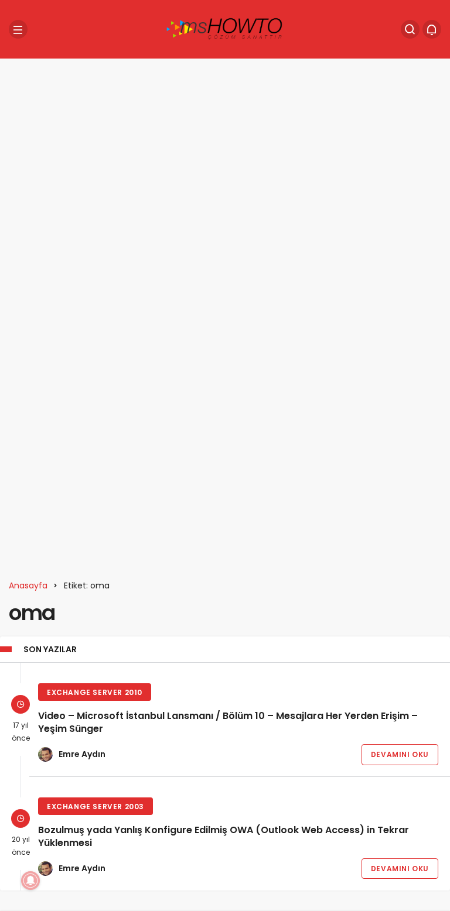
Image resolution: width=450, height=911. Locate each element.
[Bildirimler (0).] (431, 29)
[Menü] (18, 29)
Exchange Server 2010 (94, 692)
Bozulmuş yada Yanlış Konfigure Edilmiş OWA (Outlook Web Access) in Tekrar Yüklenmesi (223, 836)
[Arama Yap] (410, 29)
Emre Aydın (82, 754)
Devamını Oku (400, 754)
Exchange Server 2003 (95, 806)
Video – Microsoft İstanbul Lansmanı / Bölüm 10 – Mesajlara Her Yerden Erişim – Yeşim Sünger (228, 722)
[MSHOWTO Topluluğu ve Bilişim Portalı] (225, 28)
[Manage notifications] (30, 880)
